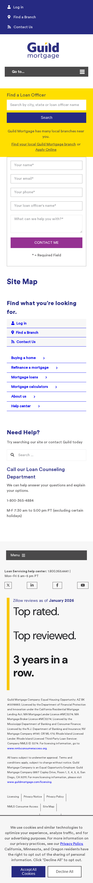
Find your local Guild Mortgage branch (44, 144)
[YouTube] (82, 585)
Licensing (13, 796)
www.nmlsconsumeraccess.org (27, 748)
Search (46, 118)
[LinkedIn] (32, 585)
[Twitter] (8, 585)
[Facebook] (57, 585)
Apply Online (45, 150)
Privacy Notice (33, 796)
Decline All (64, 872)
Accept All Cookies (29, 872)
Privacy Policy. (71, 844)
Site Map (48, 806)
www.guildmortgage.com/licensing (29, 782)
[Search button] (12, 455)
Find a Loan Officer (26, 95)
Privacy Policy (55, 796)
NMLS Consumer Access (22, 806)
